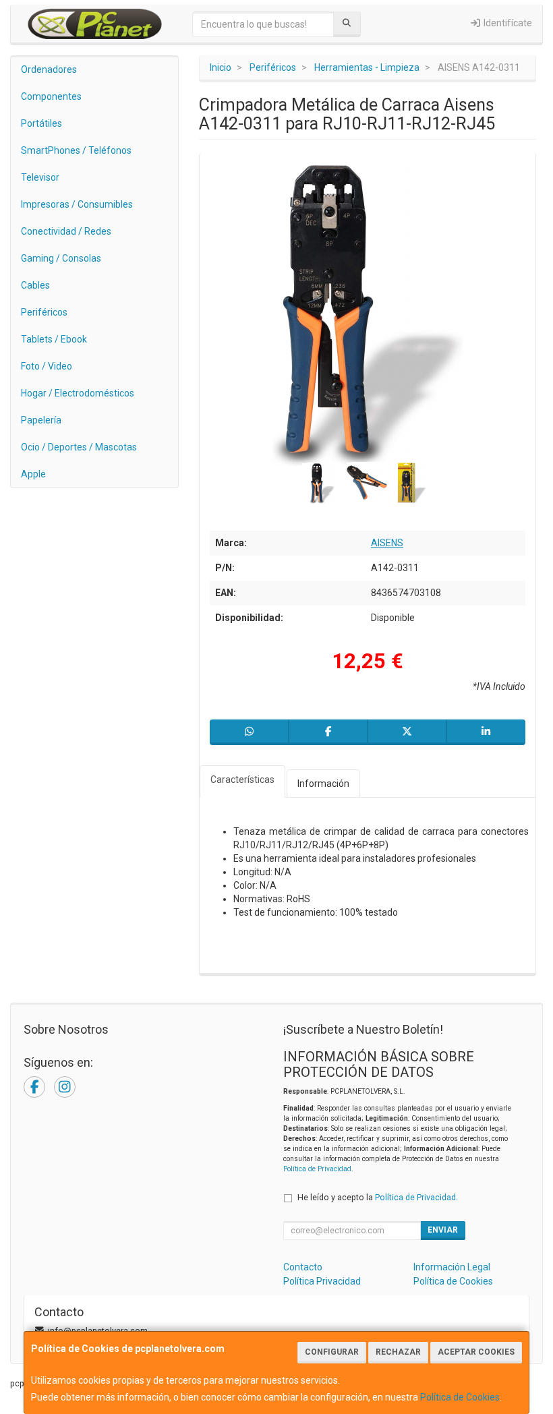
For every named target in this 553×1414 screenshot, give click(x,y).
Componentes (51, 96)
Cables (35, 285)
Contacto (302, 1267)
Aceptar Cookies (476, 1352)
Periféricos (44, 312)
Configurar (332, 1352)
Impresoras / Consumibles (77, 204)
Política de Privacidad (317, 1169)
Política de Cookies (460, 1397)
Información (323, 783)
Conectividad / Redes (66, 231)
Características (242, 779)
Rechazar (398, 1352)
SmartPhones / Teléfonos (76, 150)
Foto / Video (46, 366)
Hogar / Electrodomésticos (77, 393)
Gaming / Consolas (61, 258)
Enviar (443, 1230)
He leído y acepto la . (377, 1197)
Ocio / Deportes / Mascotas (79, 447)
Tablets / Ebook (54, 339)
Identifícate (507, 23)
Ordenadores (49, 69)
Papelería (41, 420)
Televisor (40, 177)
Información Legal (451, 1267)
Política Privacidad (322, 1281)
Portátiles (41, 123)
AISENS (387, 542)
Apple (33, 474)
